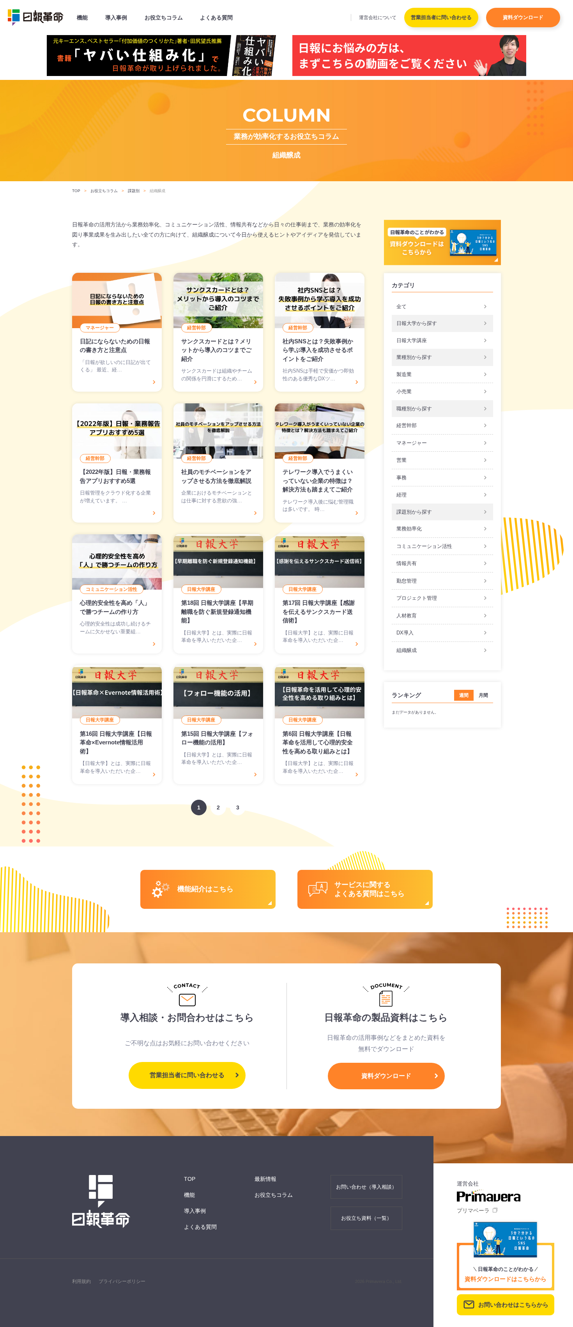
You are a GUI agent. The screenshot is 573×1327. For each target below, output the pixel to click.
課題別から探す (414, 512)
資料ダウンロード (523, 17)
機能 (82, 17)
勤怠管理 (406, 581)
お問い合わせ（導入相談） (366, 1187)
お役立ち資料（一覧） (366, 1218)
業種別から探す (414, 357)
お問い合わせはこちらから (513, 1304)
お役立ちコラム (164, 17)
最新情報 (265, 1179)
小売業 (404, 391)
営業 (401, 460)
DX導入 (405, 633)
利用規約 (81, 1281)
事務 (401, 478)
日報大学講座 (411, 340)
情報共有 (406, 563)
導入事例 (116, 17)
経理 (401, 495)
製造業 (404, 374)
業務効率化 (409, 529)
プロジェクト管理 (416, 598)
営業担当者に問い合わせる (441, 17)
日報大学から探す (416, 323)
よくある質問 (216, 17)
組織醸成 (406, 650)
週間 (464, 695)
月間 (483, 695)
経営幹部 (406, 425)
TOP (76, 191)
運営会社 (377, 17)
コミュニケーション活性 (424, 546)
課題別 (134, 191)
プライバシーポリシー (122, 1281)
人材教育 (406, 615)
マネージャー (411, 443)
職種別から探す (414, 409)
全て (401, 306)
